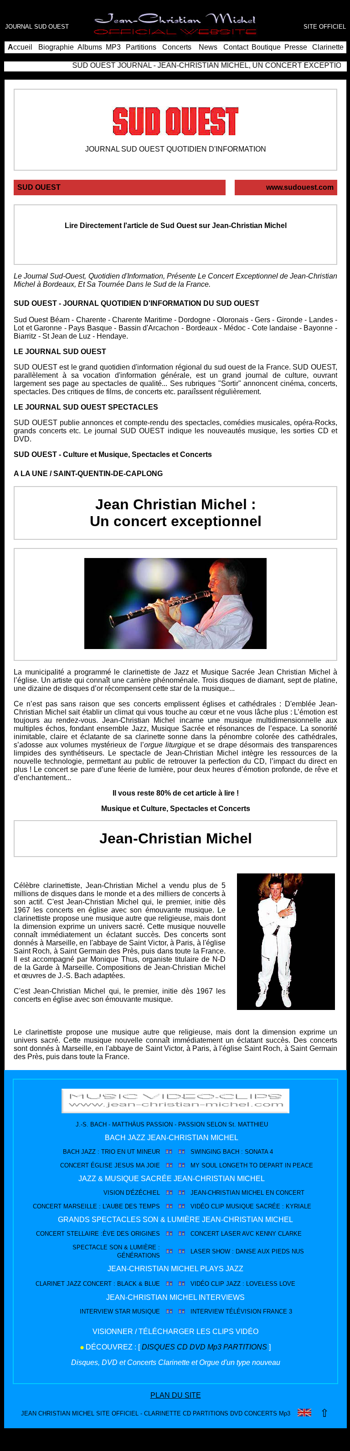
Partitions (141, 47)
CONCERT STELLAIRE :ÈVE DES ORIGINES (98, 1233)
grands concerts (40, 431)
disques (64, 894)
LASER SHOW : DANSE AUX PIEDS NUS (247, 1251)
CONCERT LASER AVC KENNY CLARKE (246, 1233)
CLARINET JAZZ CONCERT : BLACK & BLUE (98, 1283)
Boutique (266, 47)
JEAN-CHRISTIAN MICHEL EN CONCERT (247, 1192)
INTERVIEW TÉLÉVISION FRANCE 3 (241, 1311)
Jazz (181, 672)
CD (323, 431)
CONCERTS (259, 1413)
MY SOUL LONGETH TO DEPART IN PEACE (251, 1165)
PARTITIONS (245, 1347)
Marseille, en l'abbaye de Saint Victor (106, 943)
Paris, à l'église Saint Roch (236, 1048)
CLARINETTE (162, 1413)
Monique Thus (114, 959)
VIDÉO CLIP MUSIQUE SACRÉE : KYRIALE (250, 1206)
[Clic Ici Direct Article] (175, 243)
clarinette (150, 737)
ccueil (20, 47)
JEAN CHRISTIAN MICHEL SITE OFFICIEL (80, 1413)
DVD (22, 439)
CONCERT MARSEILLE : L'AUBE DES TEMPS (96, 1206)
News (208, 47)
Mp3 (214, 1347)
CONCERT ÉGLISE (86, 1165)
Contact (235, 47)
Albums (89, 47)
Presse (295, 47)
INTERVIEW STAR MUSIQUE (120, 1311)
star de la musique (199, 688)
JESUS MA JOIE (137, 1165)
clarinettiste (141, 672)
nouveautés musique (241, 431)
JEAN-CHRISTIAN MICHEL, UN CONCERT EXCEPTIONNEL (242, 65)
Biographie (56, 47)
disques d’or (83, 688)
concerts (147, 704)
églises (214, 704)
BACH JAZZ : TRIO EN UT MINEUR (111, 1151)
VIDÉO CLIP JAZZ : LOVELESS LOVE (242, 1283)
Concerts (176, 47)
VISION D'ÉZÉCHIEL (131, 1192)
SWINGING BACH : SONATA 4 (231, 1151)
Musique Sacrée (228, 672)
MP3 (113, 47)
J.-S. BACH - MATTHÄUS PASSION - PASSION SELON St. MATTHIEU (172, 1124)
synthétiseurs (81, 753)
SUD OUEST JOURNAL (95, 65)
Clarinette (328, 47)
